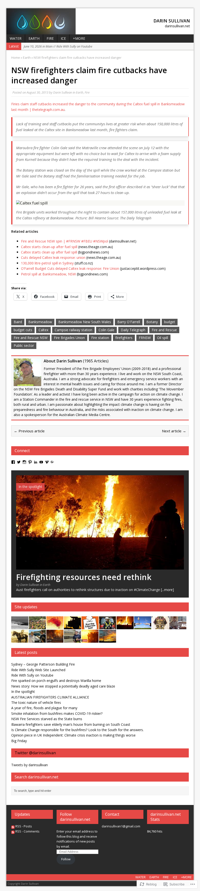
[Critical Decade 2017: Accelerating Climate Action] (54, 626)
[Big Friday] (19, 626)
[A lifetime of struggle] (177, 626)
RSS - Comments (27, 831)
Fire (87, 92)
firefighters (123, 337)
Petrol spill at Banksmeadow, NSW (48, 274)
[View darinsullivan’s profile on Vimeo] (47, 462)
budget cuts (23, 330)
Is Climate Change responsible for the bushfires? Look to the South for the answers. (77, 729)
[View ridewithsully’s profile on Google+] (52, 462)
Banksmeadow (40, 322)
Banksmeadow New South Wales (84, 322)
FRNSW (145, 337)
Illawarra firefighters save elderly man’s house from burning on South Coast (70, 724)
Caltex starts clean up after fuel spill (49, 252)
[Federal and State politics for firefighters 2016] (90, 626)
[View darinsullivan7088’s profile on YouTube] (41, 462)
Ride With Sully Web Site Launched (38, 670)
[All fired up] (37, 639)
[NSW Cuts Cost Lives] (90, 639)
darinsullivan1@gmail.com (121, 826)
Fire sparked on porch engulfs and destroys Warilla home (56, 680)
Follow (65, 859)
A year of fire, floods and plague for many (44, 708)
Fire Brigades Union (69, 337)
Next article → (174, 430)
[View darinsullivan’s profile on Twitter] (19, 462)
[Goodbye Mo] (160, 626)
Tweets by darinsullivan (29, 765)
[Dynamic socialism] (72, 626)
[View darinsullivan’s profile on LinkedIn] (36, 462)
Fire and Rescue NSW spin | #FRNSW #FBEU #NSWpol (64, 241)
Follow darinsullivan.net (75, 817)
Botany (152, 322)
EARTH (34, 38)
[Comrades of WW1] (19, 639)
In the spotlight (23, 691)
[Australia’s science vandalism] (142, 626)
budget (169, 322)
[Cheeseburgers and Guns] (107, 639)
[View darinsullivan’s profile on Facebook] (13, 462)
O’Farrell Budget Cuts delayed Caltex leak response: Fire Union (70, 268)
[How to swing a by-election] (72, 639)
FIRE (50, 38)
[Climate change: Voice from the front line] (54, 639)
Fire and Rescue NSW (31, 337)
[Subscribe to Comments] (13, 831)
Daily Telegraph (133, 330)
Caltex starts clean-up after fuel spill (49, 246)
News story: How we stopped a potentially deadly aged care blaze (63, 686)
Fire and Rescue (164, 330)
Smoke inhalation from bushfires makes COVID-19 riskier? (56, 713)
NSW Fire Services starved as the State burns (46, 719)
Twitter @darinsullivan (35, 752)
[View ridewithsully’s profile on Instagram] (24, 462)
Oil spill (162, 337)
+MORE (79, 38)
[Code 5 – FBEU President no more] (37, 626)
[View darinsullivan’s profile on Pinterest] (30, 462)
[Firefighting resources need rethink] (100, 566)
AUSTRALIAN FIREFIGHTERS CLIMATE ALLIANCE (50, 697)
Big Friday (19, 740)
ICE (63, 38)
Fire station (100, 337)
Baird (18, 322)
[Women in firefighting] (107, 626)
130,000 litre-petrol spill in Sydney (47, 263)
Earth (79, 92)
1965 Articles (95, 361)
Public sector (24, 345)
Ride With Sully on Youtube (32, 675)
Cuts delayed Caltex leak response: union (53, 257)
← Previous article (29, 430)
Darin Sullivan (62, 92)
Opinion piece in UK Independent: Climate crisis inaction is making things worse (73, 735)
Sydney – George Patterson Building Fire (43, 664)
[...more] (167, 589)
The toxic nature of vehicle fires (36, 702)
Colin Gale (106, 330)
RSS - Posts (23, 826)
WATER (15, 38)
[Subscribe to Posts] (13, 826)
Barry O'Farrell (128, 322)
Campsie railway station (73, 330)
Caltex (43, 330)
